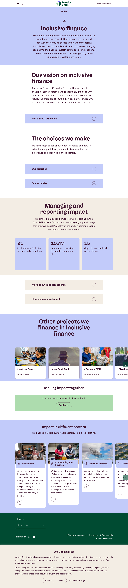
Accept (48, 580)
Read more (64, 405)
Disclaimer (93, 535)
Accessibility (107, 535)
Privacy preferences (76, 535)
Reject (61, 580)
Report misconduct (104, 538)
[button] (125, 364)
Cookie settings (77, 580)
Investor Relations (104, 4)
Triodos (20, 519)
